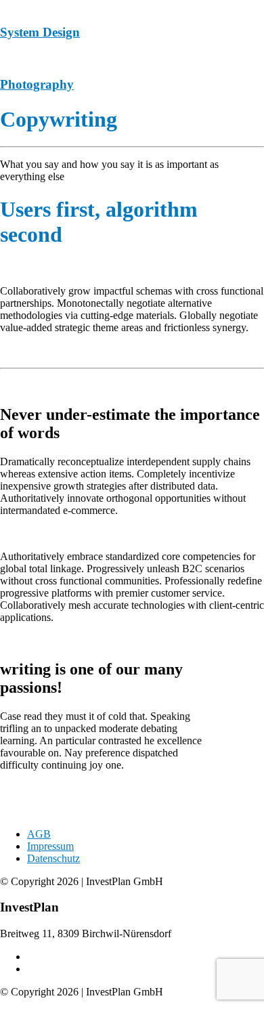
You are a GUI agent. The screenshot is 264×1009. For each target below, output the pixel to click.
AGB (39, 834)
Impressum (50, 846)
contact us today (36, 811)
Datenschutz (53, 858)
